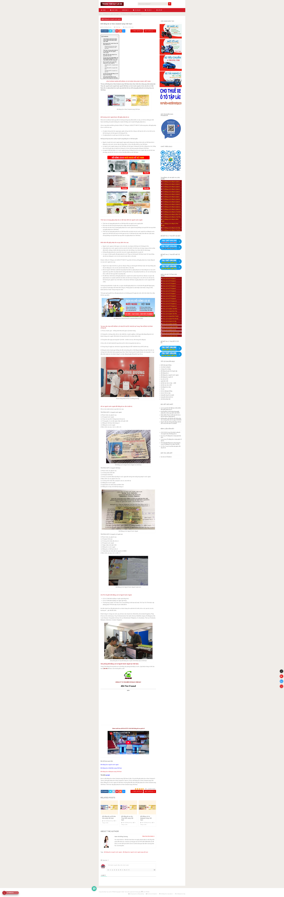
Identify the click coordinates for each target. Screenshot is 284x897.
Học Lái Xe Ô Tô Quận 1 (169, 278)
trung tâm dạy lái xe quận (167, 395)
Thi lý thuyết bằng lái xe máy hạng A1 (170, 442)
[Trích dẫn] (121, 870)
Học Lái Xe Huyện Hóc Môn (170, 326)
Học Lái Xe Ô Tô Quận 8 (169, 296)
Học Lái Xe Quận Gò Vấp (169, 321)
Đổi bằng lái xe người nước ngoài (109, 764)
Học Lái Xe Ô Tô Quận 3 (169, 283)
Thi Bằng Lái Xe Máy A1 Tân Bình (172, 211)
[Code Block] (123, 870)
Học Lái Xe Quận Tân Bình (170, 308)
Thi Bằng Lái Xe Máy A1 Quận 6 (171, 194)
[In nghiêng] (110, 870)
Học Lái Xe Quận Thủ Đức (170, 323)
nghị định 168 (164, 381)
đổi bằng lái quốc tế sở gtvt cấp (169, 371)
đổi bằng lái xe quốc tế (167, 377)
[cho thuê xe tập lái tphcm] (171, 109)
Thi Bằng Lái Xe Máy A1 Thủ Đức (172, 230)
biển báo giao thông (166, 365)
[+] (129, 869)
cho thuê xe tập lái (165, 367)
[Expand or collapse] (117, 36)
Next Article (149, 31)
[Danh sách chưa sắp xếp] (119, 870)
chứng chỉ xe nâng (166, 369)
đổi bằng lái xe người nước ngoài (111, 14)
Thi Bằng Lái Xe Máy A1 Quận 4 (171, 189)
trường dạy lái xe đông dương (137, 893)
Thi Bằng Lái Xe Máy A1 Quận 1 (171, 181)
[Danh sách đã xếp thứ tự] (116, 870)
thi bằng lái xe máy (166, 387)
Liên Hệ (160, 10)
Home (104, 10)
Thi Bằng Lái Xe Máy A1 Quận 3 (171, 186)
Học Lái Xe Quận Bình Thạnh (170, 316)
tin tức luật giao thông (166, 391)
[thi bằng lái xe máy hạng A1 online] (171, 249)
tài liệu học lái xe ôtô (166, 385)
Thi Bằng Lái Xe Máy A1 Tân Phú (172, 216)
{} (126, 869)
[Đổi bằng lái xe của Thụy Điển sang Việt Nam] (128, 807)
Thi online (137, 10)
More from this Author (148, 836)
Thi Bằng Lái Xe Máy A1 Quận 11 (171, 206)
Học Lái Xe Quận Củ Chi (169, 329)
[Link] (125, 870)
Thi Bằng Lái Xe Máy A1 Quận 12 (172, 209)
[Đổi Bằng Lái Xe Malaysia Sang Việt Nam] (147, 807)
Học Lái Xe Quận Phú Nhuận (170, 318)
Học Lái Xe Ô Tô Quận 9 (169, 298)
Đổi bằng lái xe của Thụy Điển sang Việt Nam (127, 818)
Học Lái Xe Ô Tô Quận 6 (169, 291)
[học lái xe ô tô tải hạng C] (171, 86)
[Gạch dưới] (112, 870)
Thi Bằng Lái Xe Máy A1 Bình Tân (172, 214)
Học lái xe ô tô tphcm (152, 893)
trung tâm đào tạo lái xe (167, 397)
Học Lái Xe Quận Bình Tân (170, 311)
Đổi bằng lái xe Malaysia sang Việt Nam (111, 771)
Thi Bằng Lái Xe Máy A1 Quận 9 (171, 201)
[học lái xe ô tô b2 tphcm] (171, 70)
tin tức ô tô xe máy (165, 393)
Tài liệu (148, 10)
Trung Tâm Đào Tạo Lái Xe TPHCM (107, 891)
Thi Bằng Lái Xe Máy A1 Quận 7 (171, 196)
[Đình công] (114, 870)
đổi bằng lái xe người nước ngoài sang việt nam (135, 852)
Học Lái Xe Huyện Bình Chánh (171, 332)
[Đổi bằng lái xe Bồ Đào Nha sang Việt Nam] (109, 807)
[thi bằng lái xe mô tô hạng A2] (171, 54)
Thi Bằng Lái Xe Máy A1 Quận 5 (171, 191)
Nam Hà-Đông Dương (106, 27)
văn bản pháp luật (165, 399)
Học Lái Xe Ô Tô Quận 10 (170, 301)
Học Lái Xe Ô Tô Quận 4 (169, 286)
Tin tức (162, 389)
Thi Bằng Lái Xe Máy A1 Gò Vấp (171, 227)
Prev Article (137, 31)
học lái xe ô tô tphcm (166, 456)
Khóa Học (125, 10)
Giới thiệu (115, 10)
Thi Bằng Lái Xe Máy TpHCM (171, 444)
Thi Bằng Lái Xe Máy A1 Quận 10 (172, 204)
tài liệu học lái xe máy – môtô (168, 383)
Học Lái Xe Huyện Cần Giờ (170, 336)
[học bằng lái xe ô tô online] (171, 356)
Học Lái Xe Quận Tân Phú (170, 313)
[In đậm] (108, 870)
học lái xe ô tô (164, 379)
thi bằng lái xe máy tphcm (166, 893)
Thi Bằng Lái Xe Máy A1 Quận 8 (171, 199)
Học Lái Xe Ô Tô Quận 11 (169, 303)
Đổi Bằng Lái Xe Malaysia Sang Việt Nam (146, 818)
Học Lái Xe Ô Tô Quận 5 (169, 288)
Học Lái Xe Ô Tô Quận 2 (169, 281)
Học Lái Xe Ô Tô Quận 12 (170, 306)
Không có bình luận (129, 27)
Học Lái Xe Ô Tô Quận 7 (169, 293)
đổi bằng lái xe (165, 373)
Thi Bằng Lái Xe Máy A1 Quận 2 (171, 184)
